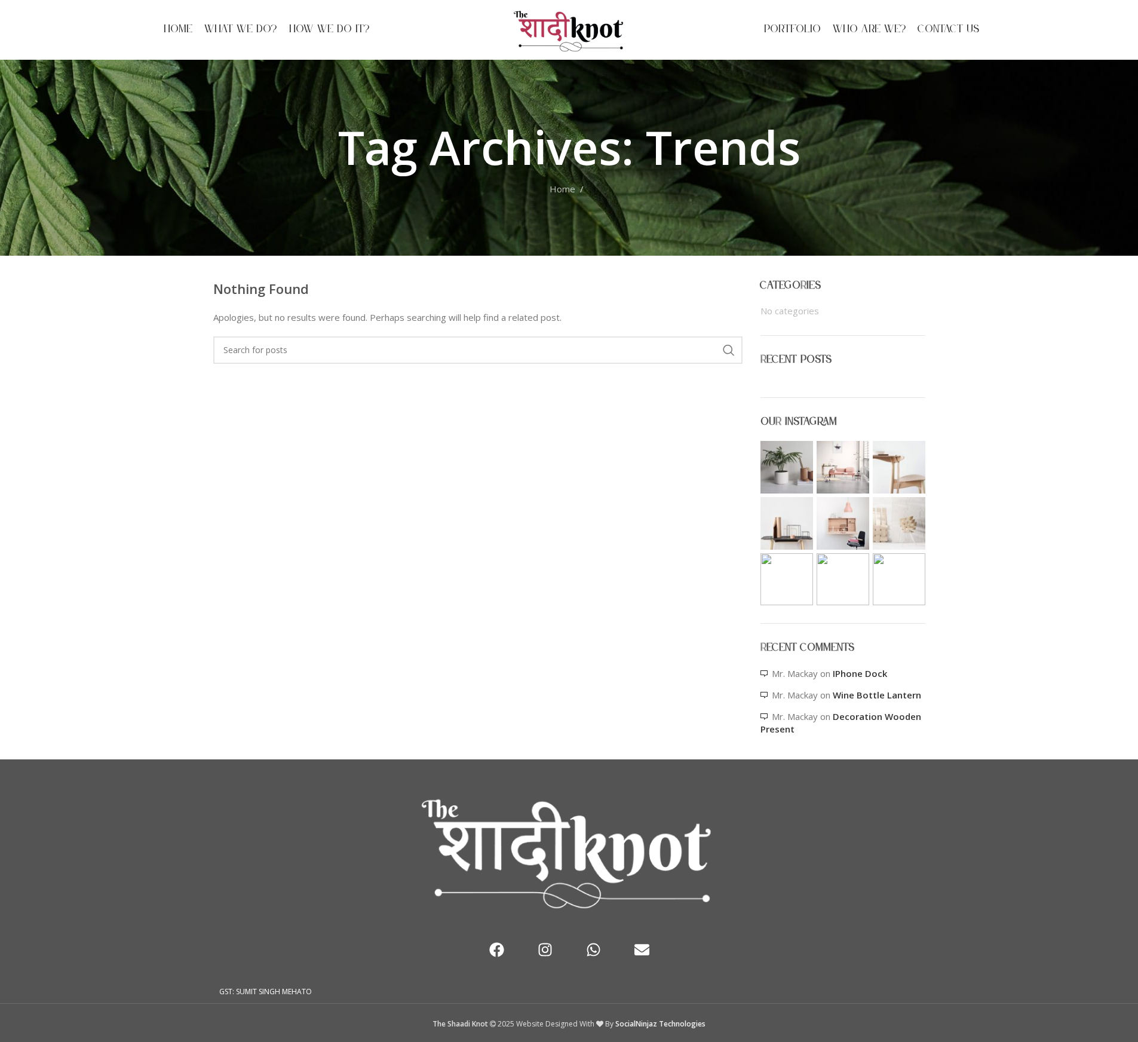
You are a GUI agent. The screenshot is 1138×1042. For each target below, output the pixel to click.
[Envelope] (642, 950)
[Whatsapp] (593, 950)
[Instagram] (545, 950)
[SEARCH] (729, 350)
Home (562, 189)
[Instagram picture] (786, 467)
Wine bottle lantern (877, 695)
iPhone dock (860, 673)
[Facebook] (496, 950)
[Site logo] (569, 29)
